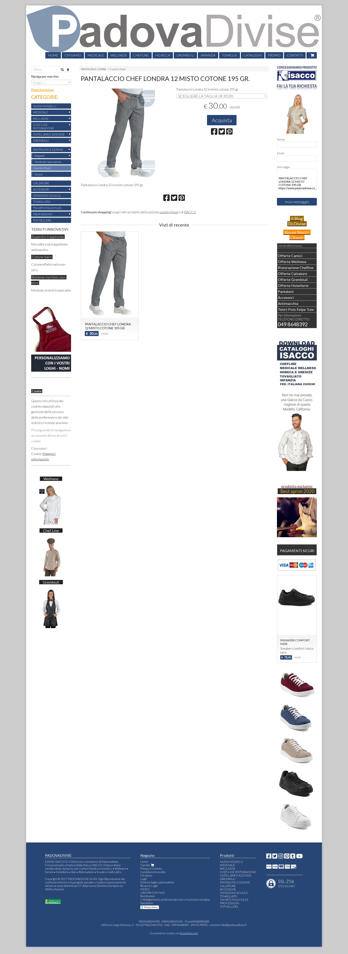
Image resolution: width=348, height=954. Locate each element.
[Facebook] (268, 857)
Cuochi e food (117, 69)
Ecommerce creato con (174, 933)
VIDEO (145, 889)
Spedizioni (146, 903)
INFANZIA (208, 55)
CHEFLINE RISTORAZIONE (43, 126)
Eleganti (39, 155)
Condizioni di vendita (152, 872)
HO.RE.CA (162, 55)
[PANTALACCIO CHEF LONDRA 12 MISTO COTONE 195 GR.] (126, 134)
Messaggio (283, 167)
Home (144, 861)
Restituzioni (147, 896)
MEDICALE (96, 55)
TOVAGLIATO (41, 201)
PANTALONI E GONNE (93, 69)
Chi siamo (146, 875)
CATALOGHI (253, 55)
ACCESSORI (41, 189)
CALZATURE (41, 183)
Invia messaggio (297, 202)
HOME (53, 55)
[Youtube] (299, 857)
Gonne (38, 174)
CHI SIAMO (73, 55)
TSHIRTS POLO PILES (47, 208)
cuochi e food (169, 212)
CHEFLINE (141, 55)
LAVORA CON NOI (152, 892)
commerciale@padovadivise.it (228, 924)
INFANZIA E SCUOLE (47, 195)
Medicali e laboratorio (47, 161)
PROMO (274, 55)
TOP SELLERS (42, 220)
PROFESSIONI (42, 214)
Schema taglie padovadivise (157, 882)
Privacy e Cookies (151, 868)
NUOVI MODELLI (44, 106)
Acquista (222, 120)
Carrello (145, 865)
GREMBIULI (185, 55)
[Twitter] (274, 857)
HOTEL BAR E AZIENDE (49, 134)
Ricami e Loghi (149, 885)
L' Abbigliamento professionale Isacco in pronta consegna (175, 899)
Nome (281, 139)
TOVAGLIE (229, 55)
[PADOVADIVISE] (174, 31)
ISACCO (190, 212)
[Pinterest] (286, 857)
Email (280, 153)
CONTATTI (295, 55)
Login (143, 878)
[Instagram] (280, 857)
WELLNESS (119, 55)
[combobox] (221, 95)
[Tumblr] (292, 857)
